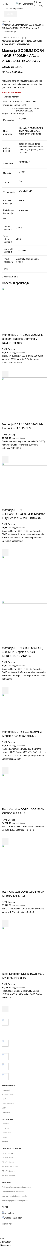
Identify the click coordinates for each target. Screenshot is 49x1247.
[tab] (21, 108)
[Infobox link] (24, 1028)
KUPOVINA (6, 1183)
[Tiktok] (26, 1231)
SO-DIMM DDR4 (26, 191)
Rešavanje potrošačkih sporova (15, 1200)
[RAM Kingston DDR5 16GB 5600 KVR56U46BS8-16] (24, 949)
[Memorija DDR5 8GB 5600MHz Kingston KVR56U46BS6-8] (24, 712)
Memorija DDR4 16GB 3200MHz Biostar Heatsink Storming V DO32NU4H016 (22, 338)
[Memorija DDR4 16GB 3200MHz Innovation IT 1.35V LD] (24, 400)
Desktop (11, 349)
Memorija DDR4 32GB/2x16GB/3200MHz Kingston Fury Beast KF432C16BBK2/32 (23, 514)
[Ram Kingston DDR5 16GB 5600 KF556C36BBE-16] (24, 790)
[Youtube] (19, 1231)
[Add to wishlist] (5, 367)
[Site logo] (24, 4)
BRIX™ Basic (7, 1158)
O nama (5, 1128)
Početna (5, 1124)
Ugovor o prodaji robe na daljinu (15, 1196)
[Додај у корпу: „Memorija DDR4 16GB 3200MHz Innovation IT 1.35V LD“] (5, 459)
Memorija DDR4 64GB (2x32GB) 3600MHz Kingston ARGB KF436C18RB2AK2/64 (22, 652)
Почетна (6, 37)
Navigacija (7, 1119)
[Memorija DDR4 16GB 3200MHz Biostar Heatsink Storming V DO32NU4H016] (24, 310)
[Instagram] (12, 1231)
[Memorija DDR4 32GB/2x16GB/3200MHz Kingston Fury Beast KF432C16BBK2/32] (24, 485)
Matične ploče (7, 1094)
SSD (4, 1108)
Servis (4, 1137)
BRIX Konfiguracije (12, 1149)
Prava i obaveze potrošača (13, 1192)
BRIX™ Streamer (9, 1171)
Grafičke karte (8, 1103)
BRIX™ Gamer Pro (10, 1167)
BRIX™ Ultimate (8, 1175)
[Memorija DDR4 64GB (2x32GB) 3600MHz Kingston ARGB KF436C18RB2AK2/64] (24, 578)
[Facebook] (5, 1231)
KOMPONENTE (8, 1085)
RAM (15, 37)
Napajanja (6, 1112)
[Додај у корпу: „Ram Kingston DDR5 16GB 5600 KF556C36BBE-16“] (5, 841)
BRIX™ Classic (8, 1162)
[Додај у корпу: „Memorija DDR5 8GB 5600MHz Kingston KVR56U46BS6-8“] (5, 770)
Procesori (6, 1090)
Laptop (23, 37)
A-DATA (23, 119)
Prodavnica (6, 1133)
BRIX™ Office (7, 1153)
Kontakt (5, 1142)
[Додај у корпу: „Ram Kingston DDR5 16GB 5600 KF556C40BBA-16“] (5, 923)
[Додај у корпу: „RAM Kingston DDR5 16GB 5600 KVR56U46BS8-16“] (5, 1009)
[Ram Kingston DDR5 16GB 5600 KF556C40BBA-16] (24, 867)
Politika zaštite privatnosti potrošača (16, 1187)
